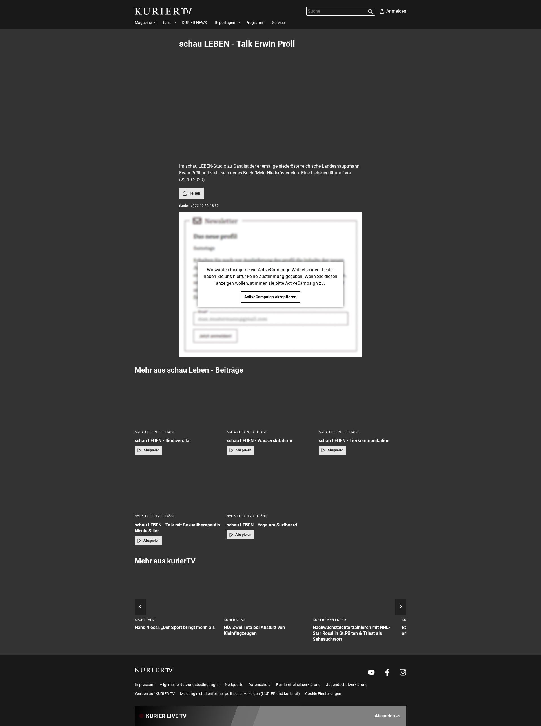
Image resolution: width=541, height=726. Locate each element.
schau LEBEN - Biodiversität (163, 440)
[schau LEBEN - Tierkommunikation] (362, 401)
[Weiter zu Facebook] (387, 672)
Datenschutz (260, 684)
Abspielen (151, 450)
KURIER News (234, 620)
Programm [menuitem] (254, 22)
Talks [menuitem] (166, 22)
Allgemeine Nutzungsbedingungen (189, 684)
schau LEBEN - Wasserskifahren (259, 440)
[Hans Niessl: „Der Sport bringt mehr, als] (177, 591)
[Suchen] (370, 11)
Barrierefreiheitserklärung (298, 684)
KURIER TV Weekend (329, 620)
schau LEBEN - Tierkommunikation (354, 440)
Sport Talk (144, 620)
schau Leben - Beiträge (155, 432)
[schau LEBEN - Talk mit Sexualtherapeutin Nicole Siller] (178, 486)
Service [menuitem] (278, 22)
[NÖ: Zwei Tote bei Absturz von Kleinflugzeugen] (266, 591)
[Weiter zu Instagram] (403, 672)
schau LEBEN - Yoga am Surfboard (262, 525)
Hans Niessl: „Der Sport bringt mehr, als (175, 627)
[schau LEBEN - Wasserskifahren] (270, 401)
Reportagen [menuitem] (225, 22)
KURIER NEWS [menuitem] (194, 22)
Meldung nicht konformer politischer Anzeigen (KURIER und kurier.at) (240, 693)
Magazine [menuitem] (143, 22)
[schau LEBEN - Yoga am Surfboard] (270, 486)
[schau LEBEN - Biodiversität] (178, 401)
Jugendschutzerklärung (347, 684)
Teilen (194, 193)
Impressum (144, 684)
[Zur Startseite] (163, 11)
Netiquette (234, 684)
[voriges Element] (140, 607)
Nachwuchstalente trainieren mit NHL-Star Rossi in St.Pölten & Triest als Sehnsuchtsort (351, 633)
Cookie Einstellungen (323, 693)
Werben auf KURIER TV (155, 693)
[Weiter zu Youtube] (371, 672)
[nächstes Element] (400, 607)
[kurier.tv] (154, 670)
